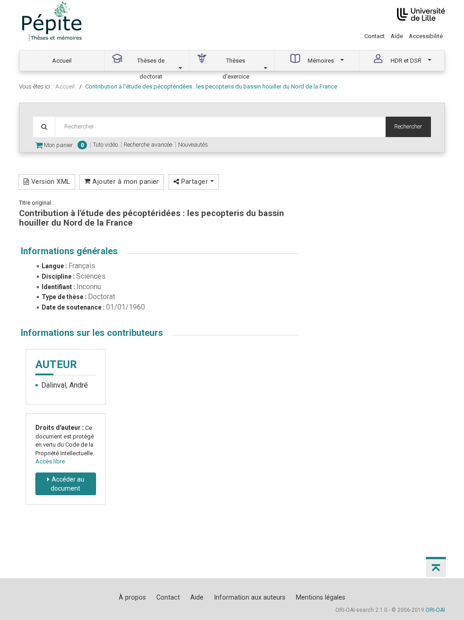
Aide (397, 36)
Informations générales (69, 251)
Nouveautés (193, 145)
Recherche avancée (148, 145)
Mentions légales (320, 597)
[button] (436, 567)
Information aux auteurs (249, 597)
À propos (132, 597)
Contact (374, 36)
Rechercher (408, 126)
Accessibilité (426, 36)
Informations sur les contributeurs (92, 332)
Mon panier (63, 145)
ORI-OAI (435, 610)
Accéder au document (67, 484)
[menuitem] (62, 60)
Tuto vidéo (105, 145)
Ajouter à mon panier (125, 181)
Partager (194, 181)
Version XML (49, 181)
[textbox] (220, 127)
